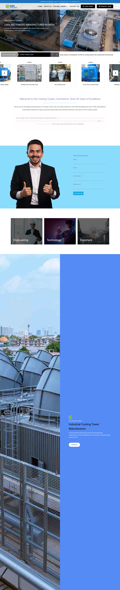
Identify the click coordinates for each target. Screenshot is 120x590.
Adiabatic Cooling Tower (65, 118)
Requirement (77, 184)
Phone (75, 167)
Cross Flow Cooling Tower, (55, 121)
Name (75, 159)
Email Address (77, 176)
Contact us (10, 38)
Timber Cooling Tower (38, 121)
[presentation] (4, 73)
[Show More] (42, 73)
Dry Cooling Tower (93, 118)
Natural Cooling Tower (90, 121)
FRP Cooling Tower (80, 118)
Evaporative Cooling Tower (73, 121)
